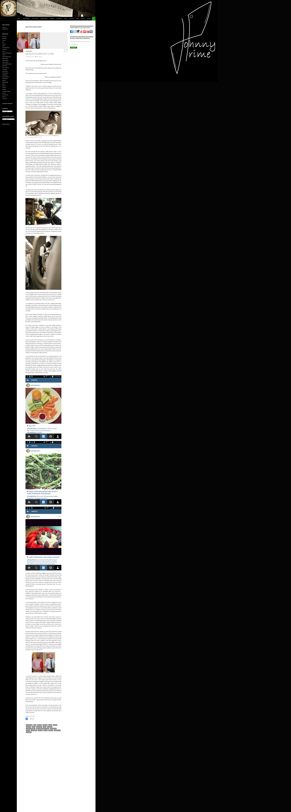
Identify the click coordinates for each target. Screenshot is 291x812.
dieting (39, 724)
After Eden (4, 38)
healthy (28, 726)
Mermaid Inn (4, 65)
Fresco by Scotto (5, 67)
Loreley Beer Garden (6, 91)
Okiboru (4, 80)
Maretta (3, 54)
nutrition (39, 726)
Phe (3, 42)
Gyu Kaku (4, 89)
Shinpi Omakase (5, 76)
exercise (45, 724)
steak (28, 730)
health (55, 724)
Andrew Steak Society (6, 56)
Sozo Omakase (5, 62)
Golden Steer (4, 74)
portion (50, 726)
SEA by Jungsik (5, 82)
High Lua (4, 85)
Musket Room (5, 71)
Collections (35, 18)
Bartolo (3, 84)
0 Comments (39, 56)
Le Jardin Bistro (5, 60)
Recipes (65, 18)
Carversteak (4, 69)
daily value (29, 724)
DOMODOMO (5, 73)
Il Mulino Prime (5, 94)
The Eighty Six (5, 78)
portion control (31, 728)
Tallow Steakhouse (6, 47)
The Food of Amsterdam (7, 64)
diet (35, 724)
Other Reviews (44, 18)
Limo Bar (4, 44)
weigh (45, 730)
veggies (40, 730)
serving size (53, 728)
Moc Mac (4, 93)
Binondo (4, 96)
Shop (19, 18)
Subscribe (73, 47)
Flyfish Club (4, 49)
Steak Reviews (26, 18)
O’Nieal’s (4, 87)
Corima (3, 51)
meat (34, 726)
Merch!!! (4, 27)
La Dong (4, 40)
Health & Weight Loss (39, 53)
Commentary (59, 18)
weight (51, 730)
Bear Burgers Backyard (6, 53)
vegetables (34, 730)
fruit (50, 724)
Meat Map (83, 18)
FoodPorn (71, 18)
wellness (29, 732)
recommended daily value (43, 728)
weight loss (57, 730)
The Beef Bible (5, 28)
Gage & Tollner (5, 58)
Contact (89, 18)
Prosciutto (4, 36)
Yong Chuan (4, 98)
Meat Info (52, 18)
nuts (45, 726)
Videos (77, 18)
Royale (3, 45)
